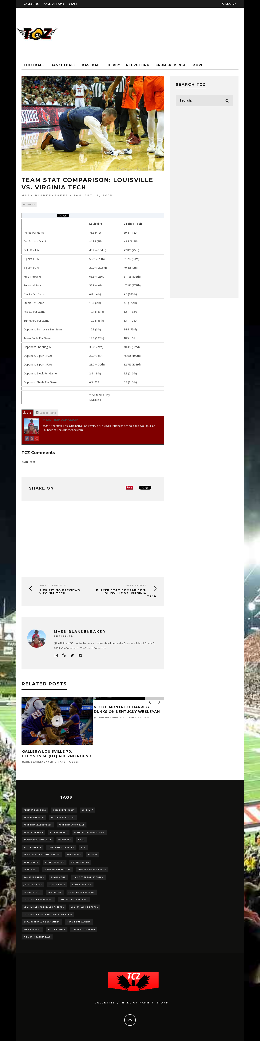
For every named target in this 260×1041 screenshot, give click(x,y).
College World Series (92, 869)
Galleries (31, 3)
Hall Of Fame (53, 3)
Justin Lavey (57, 884)
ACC (83, 847)
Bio (29, 412)
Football (34, 65)
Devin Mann (58, 877)
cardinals (30, 869)
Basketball (63, 65)
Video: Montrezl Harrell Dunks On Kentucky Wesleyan (127, 709)
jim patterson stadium (88, 877)
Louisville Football (84, 907)
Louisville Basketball (38, 899)
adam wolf (74, 854)
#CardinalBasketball (38, 825)
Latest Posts (48, 412)
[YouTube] (36, 439)
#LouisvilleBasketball (89, 832)
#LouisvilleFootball (38, 839)
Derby (114, 65)
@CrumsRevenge (106, 717)
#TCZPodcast (32, 847)
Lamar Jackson (82, 884)
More (197, 65)
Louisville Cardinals (74, 899)
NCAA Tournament (79, 922)
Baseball (92, 65)
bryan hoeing (80, 862)
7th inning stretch (61, 847)
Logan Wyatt (32, 892)
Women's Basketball (37, 937)
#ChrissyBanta (33, 832)
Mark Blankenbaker (45, 195)
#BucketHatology (63, 817)
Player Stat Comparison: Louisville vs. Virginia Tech (126, 593)
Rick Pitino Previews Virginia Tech (59, 591)
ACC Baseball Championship (42, 854)
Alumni (92, 854)
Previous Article (52, 585)
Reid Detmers (56, 929)
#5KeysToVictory (35, 810)
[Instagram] (32, 439)
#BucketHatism (34, 817)
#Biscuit (87, 810)
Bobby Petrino (55, 862)
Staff (73, 3)
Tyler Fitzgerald (83, 929)
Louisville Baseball (82, 892)
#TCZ (81, 839)
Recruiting (138, 65)
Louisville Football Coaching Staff (48, 914)
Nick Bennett (32, 929)
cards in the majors (57, 869)
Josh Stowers (33, 884)
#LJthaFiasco (59, 832)
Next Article (136, 585)
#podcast (64, 839)
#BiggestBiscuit (64, 810)
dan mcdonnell (34, 877)
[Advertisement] (175, 34)
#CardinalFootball (72, 825)
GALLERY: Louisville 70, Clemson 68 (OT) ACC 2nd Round (57, 753)
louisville (55, 892)
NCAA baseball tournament (42, 922)
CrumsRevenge (171, 65)
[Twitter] (27, 439)
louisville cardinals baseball (44, 907)
